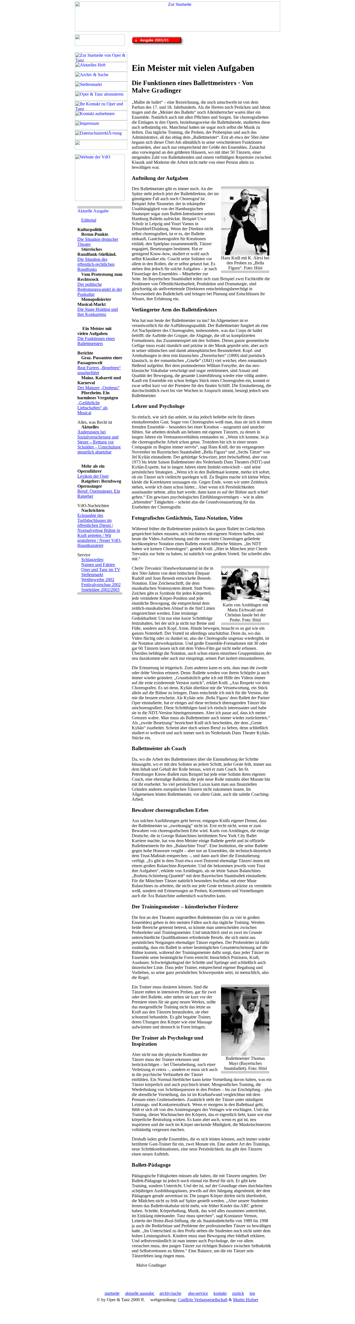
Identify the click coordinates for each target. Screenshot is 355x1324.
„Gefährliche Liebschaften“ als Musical (92, 407)
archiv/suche (170, 1293)
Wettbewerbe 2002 (97, 579)
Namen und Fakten (98, 564)
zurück (238, 1293)
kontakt (220, 1293)
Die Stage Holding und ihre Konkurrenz (97, 312)
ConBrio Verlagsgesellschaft (202, 1299)
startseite (112, 1293)
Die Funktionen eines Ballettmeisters (96, 341)
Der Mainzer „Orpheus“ (98, 387)
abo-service (198, 1293)
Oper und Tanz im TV (100, 569)
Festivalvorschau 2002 (101, 584)
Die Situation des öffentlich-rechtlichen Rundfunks (96, 264)
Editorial (88, 220)
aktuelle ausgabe (140, 1293)
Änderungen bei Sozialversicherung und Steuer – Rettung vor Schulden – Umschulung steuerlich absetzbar (99, 442)
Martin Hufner (245, 1299)
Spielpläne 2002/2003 (100, 589)
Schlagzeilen (92, 559)
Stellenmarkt (92, 574)
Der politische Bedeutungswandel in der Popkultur (99, 289)
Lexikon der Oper (93, 476)
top (252, 1293)
